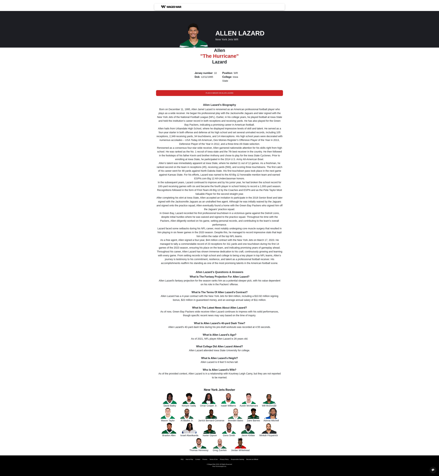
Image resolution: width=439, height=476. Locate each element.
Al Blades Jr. (187, 420)
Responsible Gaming (237, 459)
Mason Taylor (168, 420)
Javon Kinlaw (248, 435)
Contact (197, 459)
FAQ (182, 459)
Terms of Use (214, 459)
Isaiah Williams (228, 405)
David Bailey (170, 405)
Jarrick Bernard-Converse (211, 420)
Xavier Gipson (210, 435)
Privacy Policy (224, 459)
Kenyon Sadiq (189, 405)
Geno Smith (229, 435)
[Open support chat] (433, 470)
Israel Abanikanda (189, 435)
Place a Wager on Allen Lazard (219, 93)
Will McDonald (269, 405)
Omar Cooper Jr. (208, 405)
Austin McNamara (249, 405)
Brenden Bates (235, 420)
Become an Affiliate (252, 459)
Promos (204, 459)
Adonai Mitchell (271, 420)
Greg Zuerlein (220, 450)
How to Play (189, 459)
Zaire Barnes (253, 420)
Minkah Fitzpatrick (268, 435)
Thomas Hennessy (198, 450)
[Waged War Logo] (171, 7)
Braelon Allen (169, 435)
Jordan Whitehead (240, 450)
